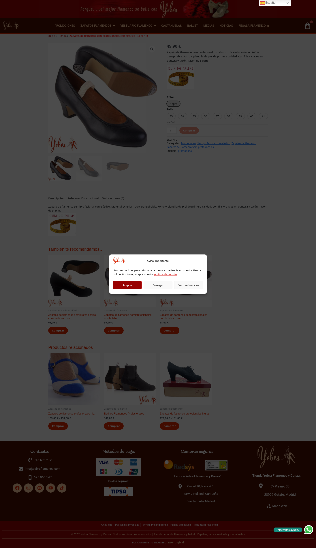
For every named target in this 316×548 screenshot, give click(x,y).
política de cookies (165, 274)
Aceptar (127, 285)
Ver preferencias (188, 285)
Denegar (158, 285)
